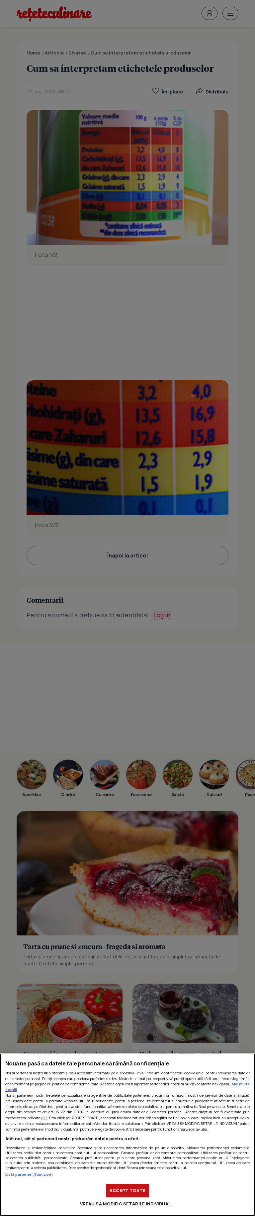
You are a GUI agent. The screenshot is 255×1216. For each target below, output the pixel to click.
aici (44, 1118)
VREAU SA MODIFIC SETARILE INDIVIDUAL (125, 1204)
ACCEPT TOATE (127, 1190)
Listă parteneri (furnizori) (29, 1174)
